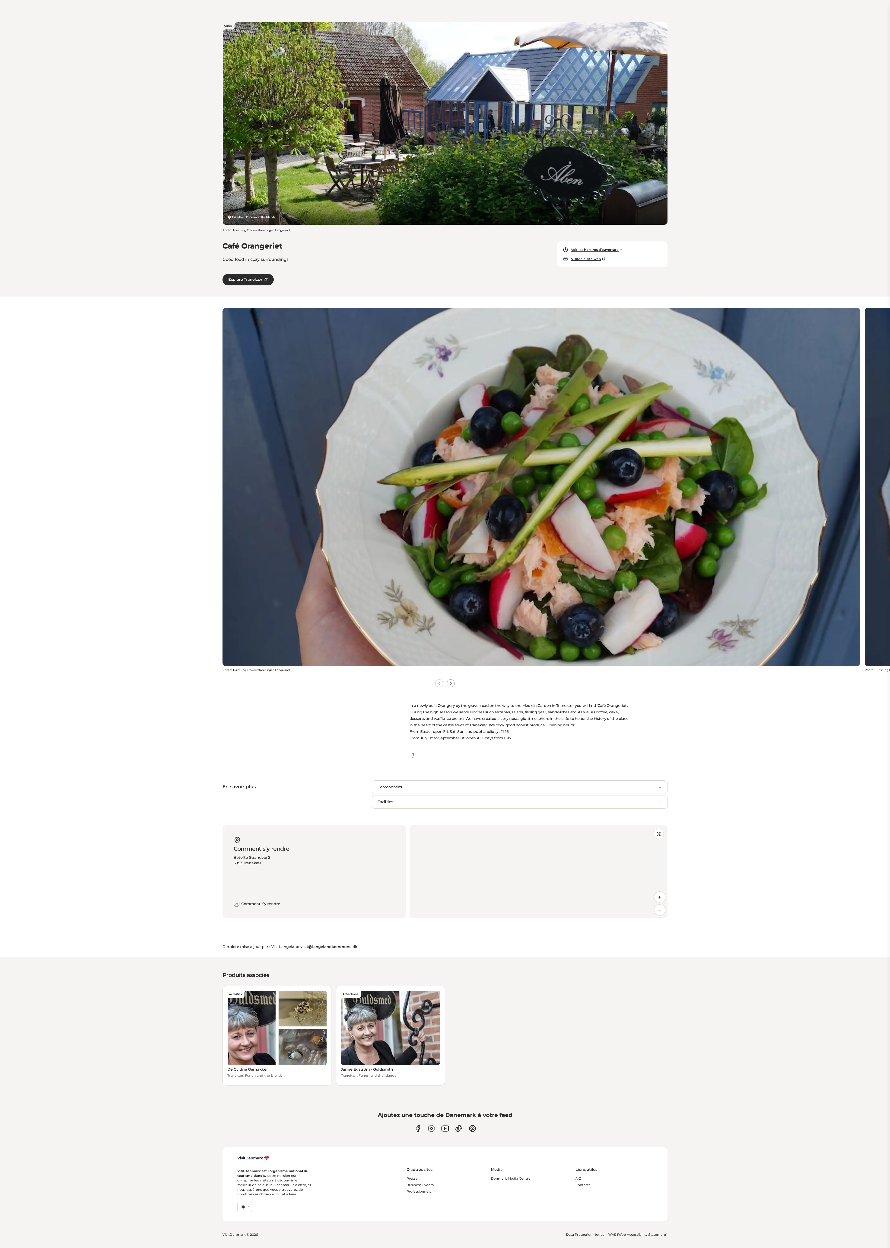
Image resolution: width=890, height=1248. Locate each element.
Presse (412, 1178)
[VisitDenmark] (253, 1158)
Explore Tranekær (245, 279)
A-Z (578, 1178)
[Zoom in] (659, 897)
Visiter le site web (586, 259)
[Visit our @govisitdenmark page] (459, 1128)
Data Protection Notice (585, 1234)
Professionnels (419, 1191)
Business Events (420, 1185)
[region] (539, 871)
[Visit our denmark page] (418, 1128)
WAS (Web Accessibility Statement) (638, 1234)
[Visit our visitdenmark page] (445, 1128)
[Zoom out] (659, 910)
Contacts (582, 1185)
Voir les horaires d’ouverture (595, 250)
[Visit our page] (431, 1128)
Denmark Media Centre (511, 1178)
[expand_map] (659, 834)
